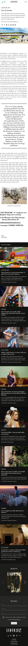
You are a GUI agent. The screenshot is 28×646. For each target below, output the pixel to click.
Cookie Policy (14, 643)
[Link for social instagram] (13, 636)
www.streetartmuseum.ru (10, 222)
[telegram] (15, 25)
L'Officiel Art (5, 7)
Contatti (14, 639)
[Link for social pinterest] (16, 636)
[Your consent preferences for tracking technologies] (2, 2)
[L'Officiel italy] (14, 2)
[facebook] (4, 25)
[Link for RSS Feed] (19, 635)
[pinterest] (7, 25)
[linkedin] (9, 25)
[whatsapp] (13, 25)
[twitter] (11, 25)
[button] (25, 197)
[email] (2, 25)
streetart (4, 237)
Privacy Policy (17, 619)
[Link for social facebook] (10, 636)
